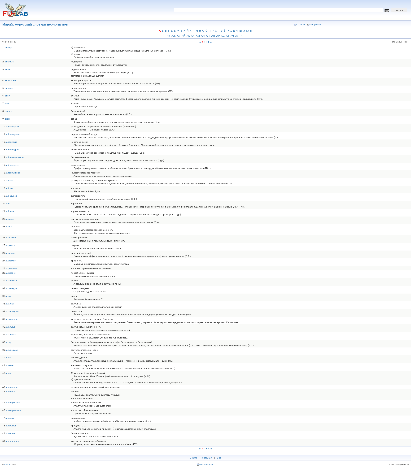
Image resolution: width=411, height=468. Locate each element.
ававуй (8, 47)
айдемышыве (13, 172)
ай (183, 36)
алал (8, 372)
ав (168, 36)
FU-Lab (7, 464)
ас (223, 36)
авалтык (9, 61)
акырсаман (12, 349)
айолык (10, 211)
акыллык (10, 326)
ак (188, 36)
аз (178, 36)
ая (242, 36)
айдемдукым (13, 134)
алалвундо (11, 387)
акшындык (11, 288)
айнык (9, 188)
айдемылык (12, 164)
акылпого (11, 334)
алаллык (10, 433)
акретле (10, 252)
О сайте (300, 24)
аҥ (208, 36)
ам (198, 36)
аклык (9, 226)
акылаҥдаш (12, 311)
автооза (9, 87)
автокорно (10, 80)
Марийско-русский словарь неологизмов (35, 24)
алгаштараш (12, 440)
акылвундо (11, 319)
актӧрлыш (11, 280)
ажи (7, 103)
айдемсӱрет (12, 149)
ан (203, 36)
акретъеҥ (11, 272)
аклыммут (11, 237)
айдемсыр (11, 141)
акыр (8, 342)
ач (232, 36)
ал (193, 36)
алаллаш (11, 425)
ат (227, 36)
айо (8, 203)
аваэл (8, 69)
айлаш (9, 180)
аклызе (10, 218)
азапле (8, 111)
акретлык (11, 260)
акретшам (11, 268)
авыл (7, 95)
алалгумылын (13, 410)
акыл (8, 295)
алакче (9, 365)
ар (218, 36)
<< (200, 41)
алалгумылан (13, 402)
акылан (10, 303)
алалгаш (10, 391)
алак (8, 357)
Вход (219, 457)
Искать (399, 10)
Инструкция (315, 24)
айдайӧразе (12, 126)
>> (211, 41)
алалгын (10, 417)
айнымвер (11, 195)
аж (173, 36)
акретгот (10, 245)
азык (7, 118)
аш (237, 36)
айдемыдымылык (15, 157)
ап (213, 36)
